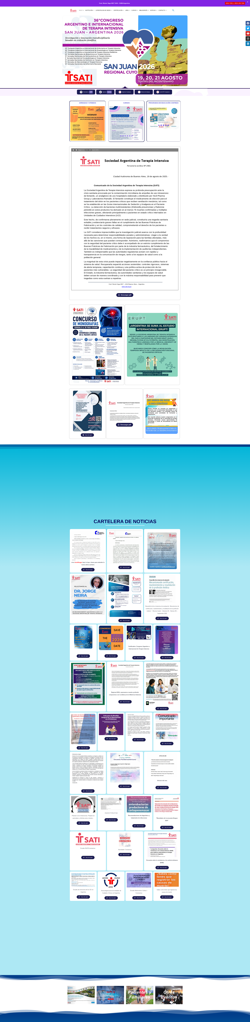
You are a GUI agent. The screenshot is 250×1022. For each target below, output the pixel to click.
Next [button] (140, 123)
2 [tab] (123, 136)
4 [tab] (127, 136)
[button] (173, 10)
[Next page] (76, 150)
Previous (152, 119)
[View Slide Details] (126, 123)
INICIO (81, 10)
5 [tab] (129, 136)
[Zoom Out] (86, 150)
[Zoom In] (90, 150)
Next (175, 117)
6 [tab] (132, 136)
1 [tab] (120, 136)
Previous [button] (113, 123)
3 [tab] (125, 136)
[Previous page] (73, 150)
